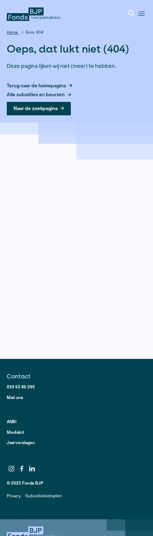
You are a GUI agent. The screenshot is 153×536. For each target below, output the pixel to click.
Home (13, 32)
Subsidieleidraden (43, 495)
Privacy (14, 495)
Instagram (11, 468)
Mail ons (15, 397)
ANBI (11, 421)
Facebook (21, 468)
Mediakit (15, 432)
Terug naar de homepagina (36, 86)
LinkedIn (32, 468)
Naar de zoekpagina (36, 108)
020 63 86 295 (21, 386)
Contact (19, 376)
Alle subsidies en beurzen (36, 95)
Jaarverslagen (21, 442)
